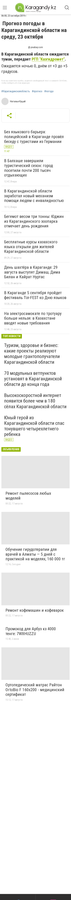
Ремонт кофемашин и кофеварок (35, 610)
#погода (48, 91)
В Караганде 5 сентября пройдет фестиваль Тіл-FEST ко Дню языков (35, 295)
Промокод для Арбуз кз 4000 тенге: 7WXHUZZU (31, 631)
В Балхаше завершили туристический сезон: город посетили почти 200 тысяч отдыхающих (28, 168)
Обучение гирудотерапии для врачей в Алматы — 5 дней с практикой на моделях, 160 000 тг (35, 554)
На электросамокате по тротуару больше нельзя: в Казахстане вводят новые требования (33, 318)
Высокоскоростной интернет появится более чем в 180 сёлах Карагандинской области (35, 400)
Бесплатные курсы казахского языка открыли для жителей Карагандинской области (30, 246)
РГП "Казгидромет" (48, 59)
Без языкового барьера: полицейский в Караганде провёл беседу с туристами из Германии (34, 136)
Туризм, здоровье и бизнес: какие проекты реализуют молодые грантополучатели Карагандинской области (32, 353)
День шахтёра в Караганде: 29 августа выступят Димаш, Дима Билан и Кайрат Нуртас (32, 272)
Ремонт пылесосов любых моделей (28, 496)
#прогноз (37, 91)
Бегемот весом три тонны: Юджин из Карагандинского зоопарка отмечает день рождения (34, 221)
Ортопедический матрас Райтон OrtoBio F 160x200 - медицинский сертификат (35, 689)
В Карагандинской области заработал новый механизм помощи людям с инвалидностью (34, 196)
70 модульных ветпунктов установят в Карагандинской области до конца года (33, 378)
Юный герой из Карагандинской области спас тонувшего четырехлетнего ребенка (34, 426)
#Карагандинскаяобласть (15, 91)
